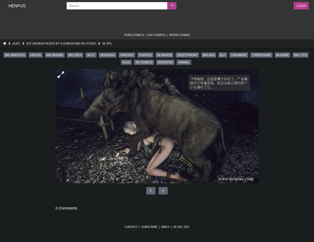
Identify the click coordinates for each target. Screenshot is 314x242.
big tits (300, 55)
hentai (35, 55)
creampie (239, 55)
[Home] (4, 43)
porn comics (134, 35)
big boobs (55, 55)
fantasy (127, 55)
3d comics (144, 62)
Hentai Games (179, 35)
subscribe (149, 227)
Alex (16, 43)
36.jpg (107, 43)
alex (126, 62)
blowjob (164, 55)
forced (145, 55)
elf (223, 55)
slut (91, 55)
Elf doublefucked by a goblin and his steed (61, 43)
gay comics (156, 35)
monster (165, 62)
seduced (107, 55)
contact (131, 227)
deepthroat (187, 55)
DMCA (165, 227)
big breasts (15, 55)
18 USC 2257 (181, 227)
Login (301, 5)
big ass (208, 55)
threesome (261, 55)
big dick (75, 55)
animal (183, 62)
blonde (282, 55)
